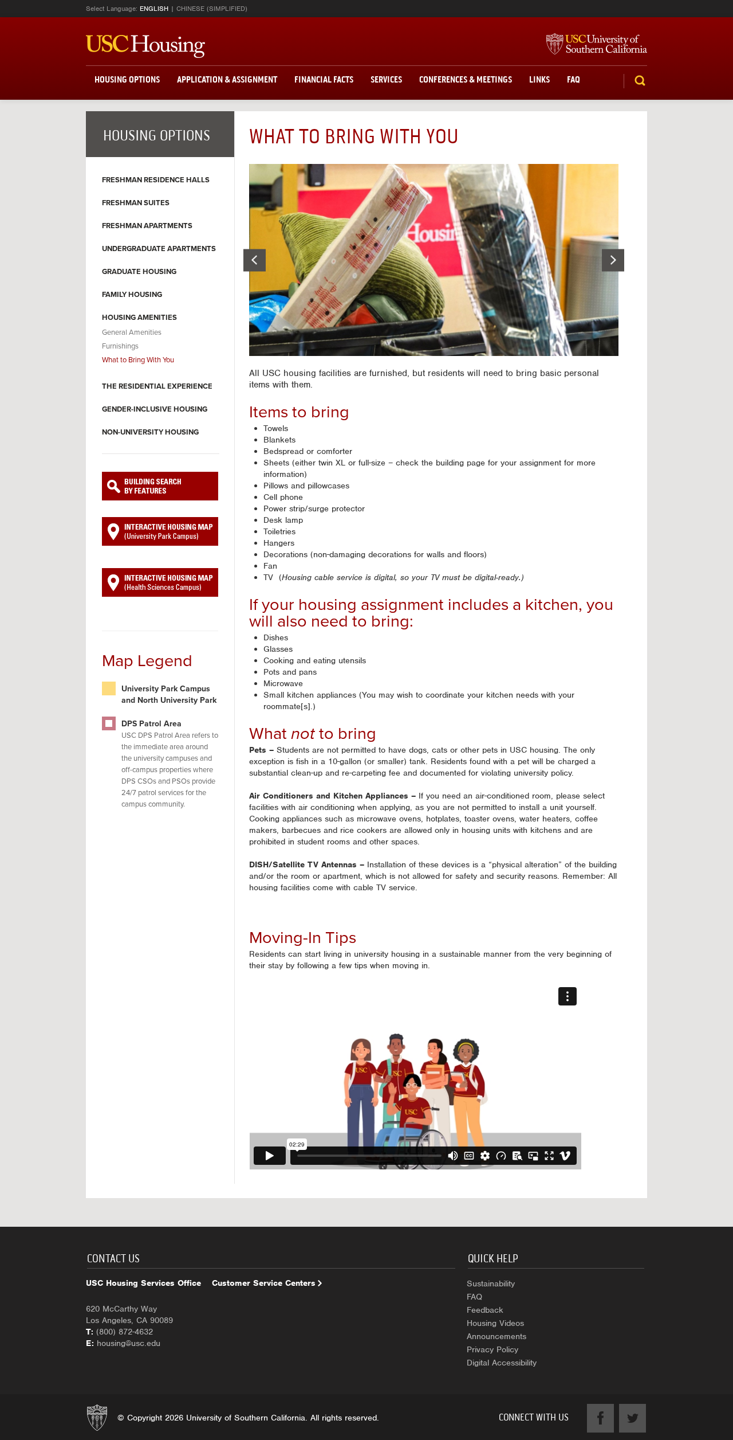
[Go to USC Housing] (145, 46)
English (154, 8)
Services (386, 79)
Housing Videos (495, 1323)
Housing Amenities (139, 317)
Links (539, 79)
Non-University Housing (150, 432)
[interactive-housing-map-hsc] (160, 582)
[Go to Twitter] (632, 1418)
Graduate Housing (139, 271)
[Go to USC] (591, 44)
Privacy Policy (492, 1349)
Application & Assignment (227, 79)
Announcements (496, 1336)
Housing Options (127, 79)
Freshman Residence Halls (156, 180)
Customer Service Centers (264, 1283)
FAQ (573, 79)
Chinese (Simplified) (211, 8)
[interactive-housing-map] (160, 531)
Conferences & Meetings (465, 79)
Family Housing (132, 294)
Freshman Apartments (147, 225)
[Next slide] (613, 260)
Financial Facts (323, 79)
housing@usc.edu (128, 1343)
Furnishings (120, 346)
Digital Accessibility (502, 1362)
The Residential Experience (157, 386)
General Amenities (131, 332)
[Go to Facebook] (600, 1418)
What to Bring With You (138, 360)
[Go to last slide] (254, 260)
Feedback (485, 1310)
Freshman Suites (136, 203)
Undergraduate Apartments (159, 248)
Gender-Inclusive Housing (154, 409)
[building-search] (160, 486)
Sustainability (491, 1283)
